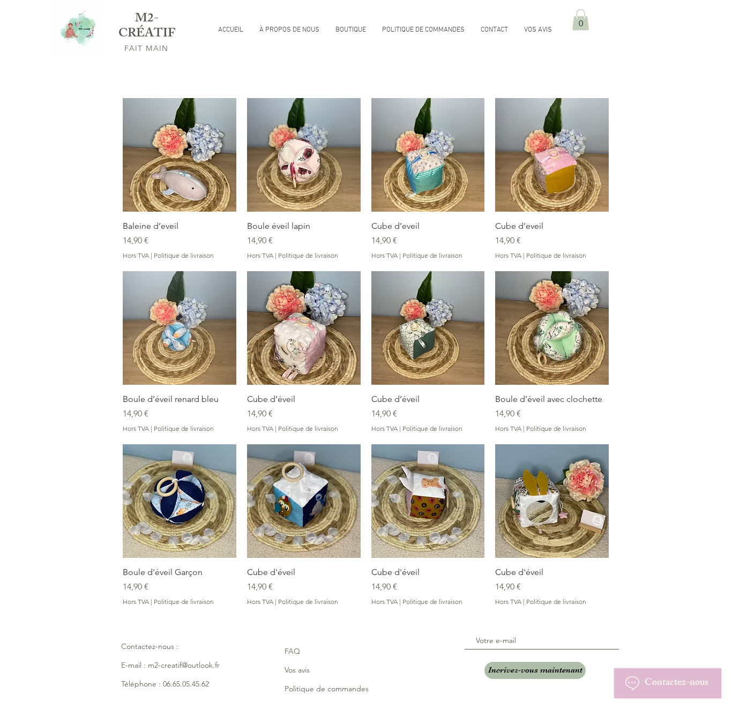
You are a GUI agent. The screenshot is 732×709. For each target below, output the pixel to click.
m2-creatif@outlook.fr (184, 665)
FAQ (292, 651)
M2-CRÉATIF (146, 27)
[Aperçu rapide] (179, 155)
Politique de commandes (327, 688)
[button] (580, 19)
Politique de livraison (184, 255)
